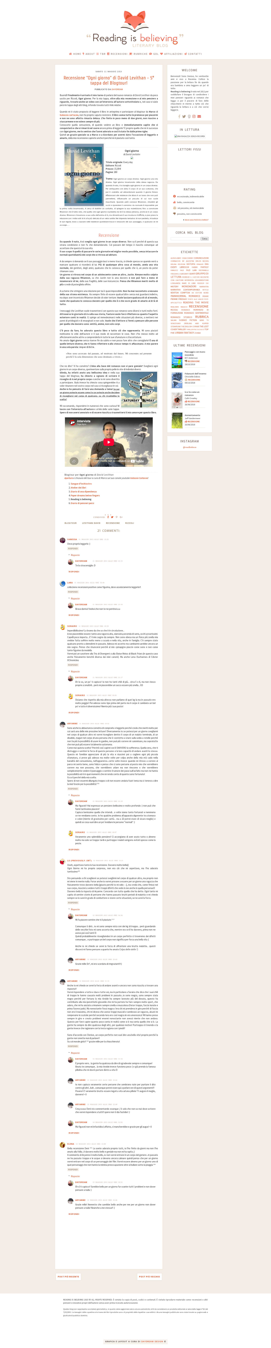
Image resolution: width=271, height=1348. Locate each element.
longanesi (175, 283)
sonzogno (176, 323)
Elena (70, 1144)
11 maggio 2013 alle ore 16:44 (89, 583)
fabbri (195, 267)
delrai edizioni (178, 264)
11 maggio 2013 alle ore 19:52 (94, 723)
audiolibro (176, 258)
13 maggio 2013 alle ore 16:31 (108, 1182)
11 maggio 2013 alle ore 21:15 (108, 561)
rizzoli (129, 523)
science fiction (188, 320)
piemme (205, 296)
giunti (192, 273)
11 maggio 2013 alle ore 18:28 (94, 626)
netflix (205, 290)
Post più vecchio (149, 1276)
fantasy (205, 267)
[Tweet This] (112, 517)
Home (77, 53)
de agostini (188, 261)
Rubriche (141, 53)
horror (186, 277)
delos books (202, 261)
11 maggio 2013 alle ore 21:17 (108, 677)
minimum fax (203, 283)
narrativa (204, 286)
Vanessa (72, 539)
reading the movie (196, 302)
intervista (189, 280)
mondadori (189, 286)
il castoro (195, 277)
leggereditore (202, 280)
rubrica (202, 316)
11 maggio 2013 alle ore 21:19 (108, 801)
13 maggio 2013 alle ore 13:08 (91, 1144)
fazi (182, 270)
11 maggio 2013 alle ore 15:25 (94, 539)
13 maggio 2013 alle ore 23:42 (102, 959)
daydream (117, 89)
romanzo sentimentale (196, 312)
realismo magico (179, 307)
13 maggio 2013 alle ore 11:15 (94, 981)
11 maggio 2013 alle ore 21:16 (108, 604)
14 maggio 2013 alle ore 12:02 (108, 1122)
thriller (181, 329)
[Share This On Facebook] (108, 517)
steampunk (176, 326)
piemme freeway (179, 299)
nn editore (197, 293)
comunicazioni (201, 258)
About (90, 53)
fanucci (174, 270)
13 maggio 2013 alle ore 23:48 (102, 1104)
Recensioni (119, 53)
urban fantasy (184, 332)
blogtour (71, 523)
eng (207, 264)
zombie (197, 333)
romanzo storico (181, 317)
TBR (103, 53)
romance (185, 310)
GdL (156, 53)
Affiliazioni (173, 53)
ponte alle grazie (195, 299)
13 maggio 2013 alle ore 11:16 (108, 1059)
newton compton (180, 292)
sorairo (72, 626)
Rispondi (73, 548)
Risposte (75, 555)
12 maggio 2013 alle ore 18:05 (102, 695)
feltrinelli (204, 270)
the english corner (190, 326)
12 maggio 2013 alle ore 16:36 (108, 915)
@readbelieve (189, 447)
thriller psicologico (195, 329)
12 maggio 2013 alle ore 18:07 (102, 832)
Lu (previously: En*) (79, 860)
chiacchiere (187, 258)
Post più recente (68, 1276)
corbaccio (176, 261)
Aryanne (72, 723)
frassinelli (175, 274)
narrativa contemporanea (185, 289)
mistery (174, 286)
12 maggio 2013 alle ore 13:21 (108, 860)
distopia (191, 264)
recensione (113, 523)
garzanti (184, 274)
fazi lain (191, 270)
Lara (70, 582)
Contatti (195, 53)
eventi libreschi (180, 267)
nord (206, 293)
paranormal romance (185, 296)
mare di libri (189, 283)
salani (173, 320)
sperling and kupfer (196, 323)
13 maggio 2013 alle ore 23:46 (102, 1200)
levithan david (91, 523)
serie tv (204, 320)
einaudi (200, 264)
